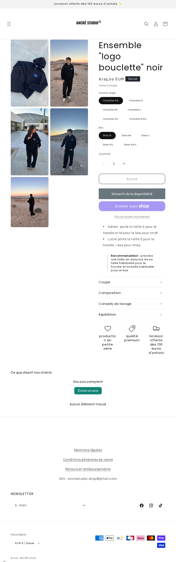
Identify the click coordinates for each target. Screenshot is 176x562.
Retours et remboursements (88, 469)
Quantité (104, 154)
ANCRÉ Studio (28, 558)
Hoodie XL (113, 120)
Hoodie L (137, 110)
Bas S (109, 136)
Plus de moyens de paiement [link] (132, 216)
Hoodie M (112, 110)
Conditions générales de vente (88, 460)
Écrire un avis (88, 391)
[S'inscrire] (83, 505)
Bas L (147, 136)
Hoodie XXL (140, 120)
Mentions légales (88, 450)
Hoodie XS (113, 101)
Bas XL (110, 145)
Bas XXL (132, 145)
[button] (9, 24)
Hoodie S (138, 101)
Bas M (128, 136)
